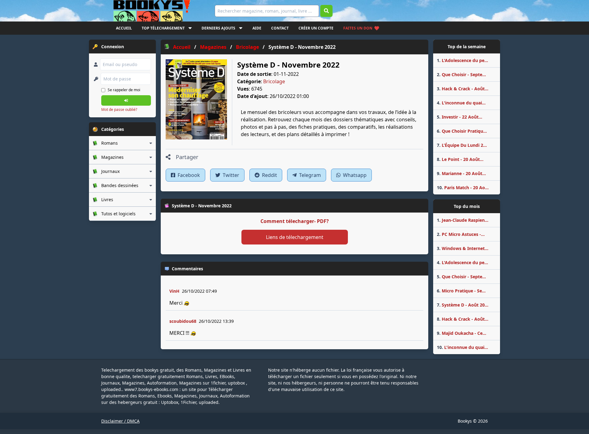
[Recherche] (326, 11)
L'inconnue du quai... (461, 103)
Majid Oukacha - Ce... (461, 333)
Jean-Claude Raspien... (462, 220)
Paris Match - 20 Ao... (463, 187)
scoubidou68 (182, 321)
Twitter (230, 175)
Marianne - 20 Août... (461, 173)
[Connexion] (126, 100)
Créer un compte (315, 28)
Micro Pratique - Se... (461, 291)
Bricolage (274, 81)
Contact (280, 28)
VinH (174, 291)
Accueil (124, 28)
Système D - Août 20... (462, 305)
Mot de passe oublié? (119, 109)
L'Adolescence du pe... (462, 60)
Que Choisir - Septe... (461, 74)
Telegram (309, 175)
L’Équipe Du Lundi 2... (462, 145)
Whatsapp (354, 175)
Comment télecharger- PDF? (294, 221)
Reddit (269, 175)
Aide (256, 28)
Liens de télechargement (294, 237)
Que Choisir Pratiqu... (462, 131)
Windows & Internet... (462, 248)
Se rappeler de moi (124, 89)
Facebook (188, 175)
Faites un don (357, 28)
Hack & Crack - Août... (462, 89)
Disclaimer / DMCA (120, 421)
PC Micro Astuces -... (461, 234)
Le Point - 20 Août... (460, 159)
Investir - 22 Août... (459, 117)
